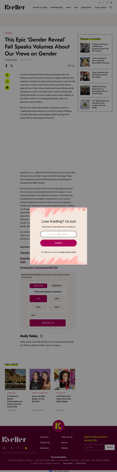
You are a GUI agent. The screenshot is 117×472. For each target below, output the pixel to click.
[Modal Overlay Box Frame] (58, 236)
